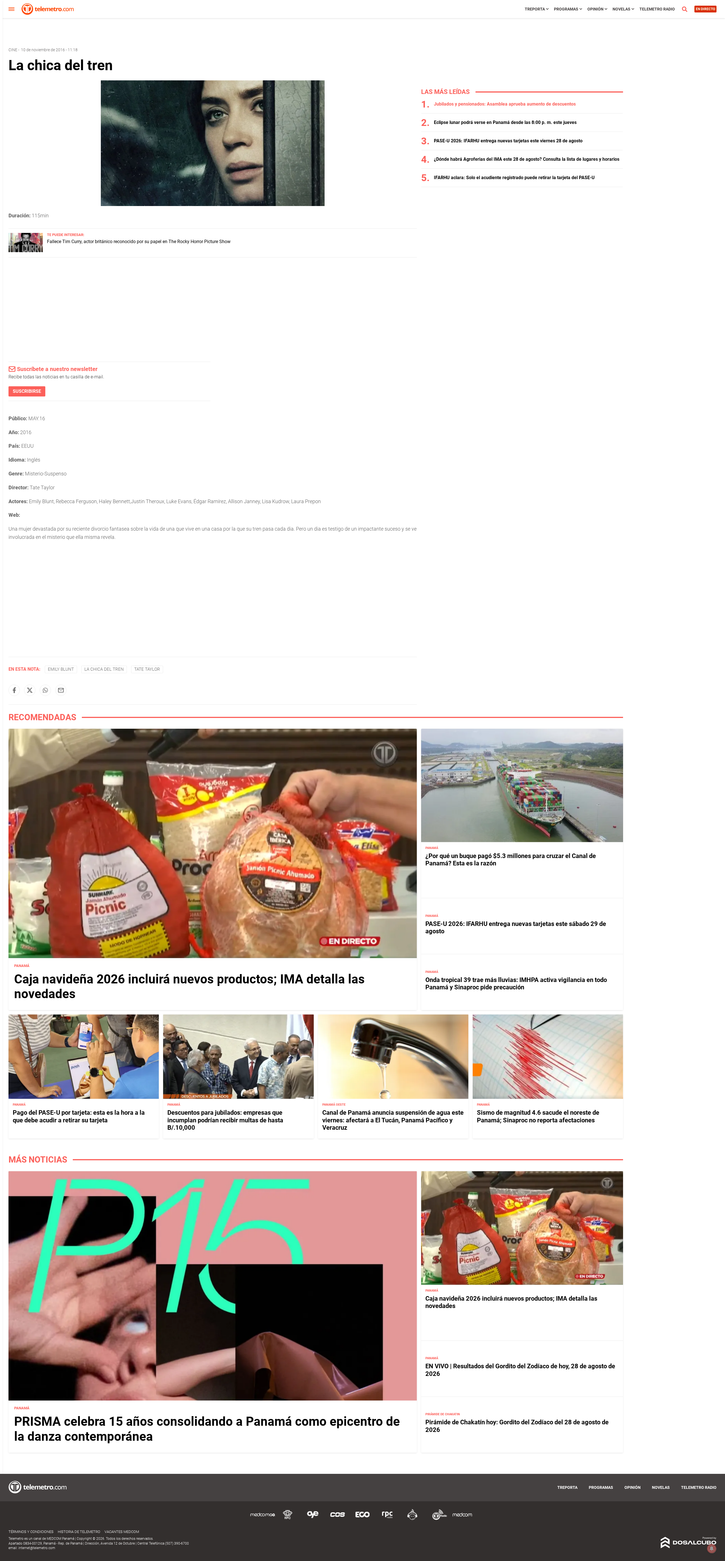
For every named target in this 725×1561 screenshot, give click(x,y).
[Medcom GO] (262, 1519)
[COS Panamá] (337, 1519)
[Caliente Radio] (412, 1519)
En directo (705, 9)
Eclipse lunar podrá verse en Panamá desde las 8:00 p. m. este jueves (505, 122)
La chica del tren (104, 669)
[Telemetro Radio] (437, 1519)
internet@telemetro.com (36, 1548)
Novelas (621, 9)
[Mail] (61, 690)
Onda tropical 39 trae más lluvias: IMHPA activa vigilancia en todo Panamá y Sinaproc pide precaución (516, 983)
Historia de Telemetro (79, 1532)
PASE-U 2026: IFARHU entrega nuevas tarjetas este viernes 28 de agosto (508, 140)
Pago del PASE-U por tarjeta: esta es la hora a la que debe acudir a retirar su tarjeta (79, 1116)
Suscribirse (27, 391)
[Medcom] (462, 1519)
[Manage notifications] (711, 1548)
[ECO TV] (362, 1519)
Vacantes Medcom (122, 1532)
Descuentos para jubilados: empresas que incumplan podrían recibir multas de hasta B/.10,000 (225, 1120)
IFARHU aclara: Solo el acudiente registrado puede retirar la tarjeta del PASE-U (514, 177)
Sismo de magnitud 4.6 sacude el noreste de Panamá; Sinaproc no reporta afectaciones (538, 1116)
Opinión (595, 9)
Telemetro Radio (657, 9)
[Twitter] (30, 690)
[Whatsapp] (45, 690)
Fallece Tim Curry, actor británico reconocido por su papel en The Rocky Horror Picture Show (139, 241)
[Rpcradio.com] (387, 1519)
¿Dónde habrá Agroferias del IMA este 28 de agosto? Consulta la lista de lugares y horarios (526, 159)
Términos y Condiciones (31, 1532)
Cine (12, 50)
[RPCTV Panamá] (287, 1519)
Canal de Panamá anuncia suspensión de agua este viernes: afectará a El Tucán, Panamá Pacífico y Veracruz (393, 1120)
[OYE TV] (312, 1519)
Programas (566, 9)
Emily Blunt (61, 669)
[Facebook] (14, 690)
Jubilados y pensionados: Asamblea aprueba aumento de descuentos (505, 104)
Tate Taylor (147, 669)
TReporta (535, 9)
